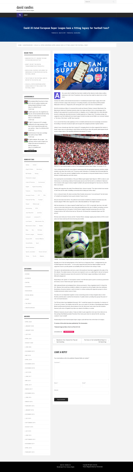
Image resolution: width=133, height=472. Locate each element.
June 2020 (28, 347)
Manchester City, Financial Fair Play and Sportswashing (67, 341)
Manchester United (31, 225)
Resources (28, 290)
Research (28, 286)
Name (56, 383)
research (40, 234)
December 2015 (30, 414)
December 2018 (30, 363)
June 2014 (28, 435)
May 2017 (28, 380)
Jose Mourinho (29, 212)
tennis (27, 256)
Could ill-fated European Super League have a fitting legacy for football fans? (35, 86)
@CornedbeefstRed (33, 101)
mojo (27, 230)
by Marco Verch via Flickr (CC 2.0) (71, 327)
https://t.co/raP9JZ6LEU (34, 117)
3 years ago (31, 109)
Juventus (39, 212)
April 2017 (28, 384)
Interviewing (29, 208)
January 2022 (29, 330)
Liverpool (28, 217)
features (28, 191)
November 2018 (30, 368)
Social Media (29, 243)
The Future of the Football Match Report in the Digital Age (95, 341)
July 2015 (28, 418)
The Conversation (83, 323)
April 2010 (28, 447)
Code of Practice (30, 182)
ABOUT (26, 15)
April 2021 (28, 338)
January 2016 (29, 410)
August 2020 (29, 342)
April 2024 (28, 321)
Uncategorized (69, 331)
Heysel (27, 204)
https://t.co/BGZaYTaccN (34, 107)
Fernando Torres (30, 195)
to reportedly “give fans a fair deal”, (98, 205)
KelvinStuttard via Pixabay (98, 259)
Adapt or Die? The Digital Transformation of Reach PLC (34, 65)
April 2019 (28, 359)
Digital (27, 186)
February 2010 (29, 452)
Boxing (27, 274)
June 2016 (28, 397)
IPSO (36, 208)
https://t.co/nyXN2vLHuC (34, 147)
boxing (36, 173)
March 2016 (29, 401)
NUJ (33, 230)
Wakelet (42, 256)
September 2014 (30, 422)
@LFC (31, 122)
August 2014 (29, 426)
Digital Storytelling (37, 186)
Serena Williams (39, 238)
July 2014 (28, 431)
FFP (39, 195)
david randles (25, 7)
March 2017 (29, 389)
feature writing (38, 191)
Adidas (27, 165)
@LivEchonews (32, 133)
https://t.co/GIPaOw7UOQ (42, 128)
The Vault (28, 303)
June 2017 (28, 376)
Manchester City (39, 221)
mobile (41, 225)
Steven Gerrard (43, 252)
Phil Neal (40, 230)
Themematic (99, 466)
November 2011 (30, 443)
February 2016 (29, 405)
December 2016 (30, 393)
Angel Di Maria (29, 169)
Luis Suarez (29, 221)
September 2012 (30, 439)
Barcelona (39, 169)
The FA (34, 256)
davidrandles (77, 33)
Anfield (34, 165)
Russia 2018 (29, 238)
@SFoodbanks (33, 139)
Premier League (30, 234)
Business (28, 278)
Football (40, 199)
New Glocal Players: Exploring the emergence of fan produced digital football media (36, 72)
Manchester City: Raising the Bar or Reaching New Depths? (35, 59)
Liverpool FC (37, 217)
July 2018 (28, 372)
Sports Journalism (30, 252)
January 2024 (29, 326)
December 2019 (30, 351)
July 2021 (28, 334)
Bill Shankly (28, 173)
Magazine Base (91, 466)
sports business (30, 247)
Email (84, 383)
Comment (57, 362)
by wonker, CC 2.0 (101, 166)
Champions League (31, 178)
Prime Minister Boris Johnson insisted (81, 188)
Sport (37, 243)
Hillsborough (36, 204)
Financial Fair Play (30, 199)
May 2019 (28, 355)
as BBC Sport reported (73, 118)
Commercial (41, 182)
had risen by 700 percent (76, 211)
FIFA (44, 195)
